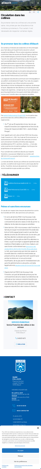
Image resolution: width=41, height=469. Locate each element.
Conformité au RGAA (20, 422)
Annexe (14, 196)
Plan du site (17, 416)
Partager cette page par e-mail (34, 12)
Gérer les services (20, 445)
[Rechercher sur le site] (32, 3)
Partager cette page (38, 12)
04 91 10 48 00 (19, 406)
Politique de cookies (5, 466)
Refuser (20, 456)
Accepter (20, 450)
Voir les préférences (20, 461)
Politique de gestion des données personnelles (23, 466)
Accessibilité (17, 419)
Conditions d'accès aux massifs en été (22, 183)
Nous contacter (20, 411)
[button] (38, 428)
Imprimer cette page (30, 12)
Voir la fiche (21, 344)
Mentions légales (19, 425)
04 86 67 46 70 (21, 338)
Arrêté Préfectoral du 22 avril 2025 (14, 115)
